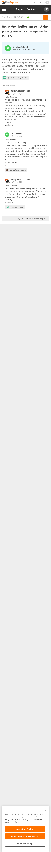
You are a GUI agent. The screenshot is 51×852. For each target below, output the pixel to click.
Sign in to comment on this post (31, 218)
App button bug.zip (17, 170)
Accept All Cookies (25, 829)
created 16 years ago (24, 49)
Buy (34, 2)
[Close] (45, 810)
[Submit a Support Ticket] (45, 17)
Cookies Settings (25, 843)
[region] (25, 829)
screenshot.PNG (17, 207)
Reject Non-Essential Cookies (25, 836)
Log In (41, 2)
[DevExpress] (10, 3)
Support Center (25, 9)
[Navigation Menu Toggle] (4, 9)
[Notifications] (47, 2)
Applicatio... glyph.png (17, 77)
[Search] (46, 9)
